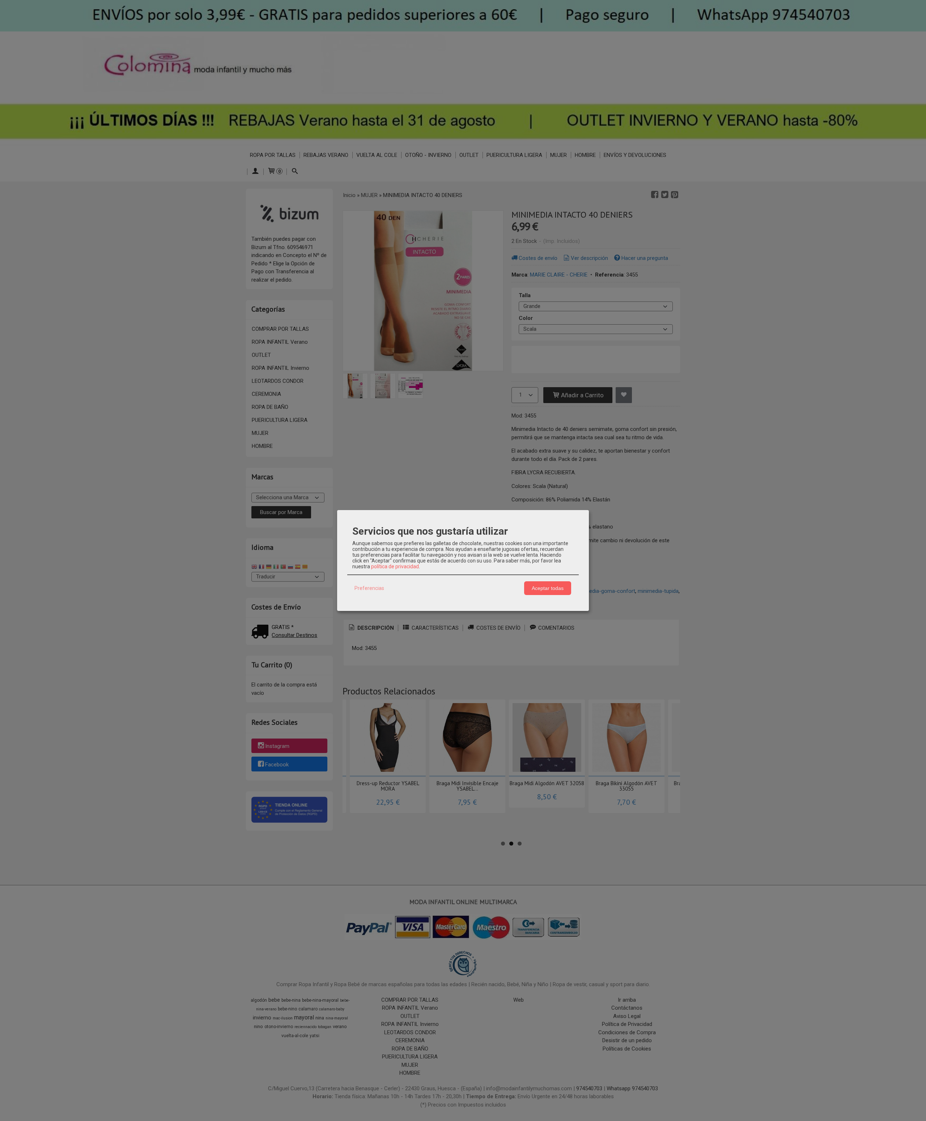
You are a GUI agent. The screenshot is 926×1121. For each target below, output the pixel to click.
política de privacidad (395, 566)
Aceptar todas (548, 588)
